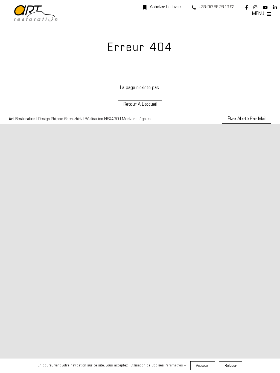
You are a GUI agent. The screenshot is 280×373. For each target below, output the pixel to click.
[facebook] (246, 7)
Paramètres (174, 365)
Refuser (231, 366)
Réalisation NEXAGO (102, 119)
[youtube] (265, 7)
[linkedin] (275, 7)
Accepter (202, 366)
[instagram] (255, 7)
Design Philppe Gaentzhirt (60, 119)
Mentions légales (136, 119)
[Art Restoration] (35, 7)
